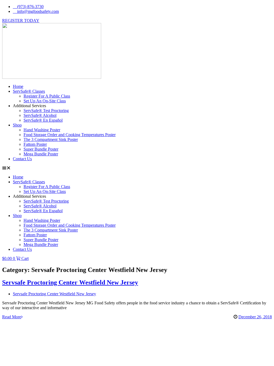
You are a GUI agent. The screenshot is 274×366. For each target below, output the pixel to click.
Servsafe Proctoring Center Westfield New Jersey (70, 282)
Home (18, 86)
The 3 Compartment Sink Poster (51, 139)
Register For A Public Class (47, 96)
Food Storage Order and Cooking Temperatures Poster (70, 134)
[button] (137, 168)
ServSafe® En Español (43, 120)
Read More (11, 317)
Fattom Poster (35, 144)
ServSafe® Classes (29, 91)
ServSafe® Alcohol (40, 115)
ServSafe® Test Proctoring (46, 110)
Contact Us (22, 158)
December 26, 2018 (255, 317)
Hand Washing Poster (42, 130)
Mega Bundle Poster (41, 154)
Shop (17, 125)
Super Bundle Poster (41, 149)
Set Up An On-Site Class (45, 101)
